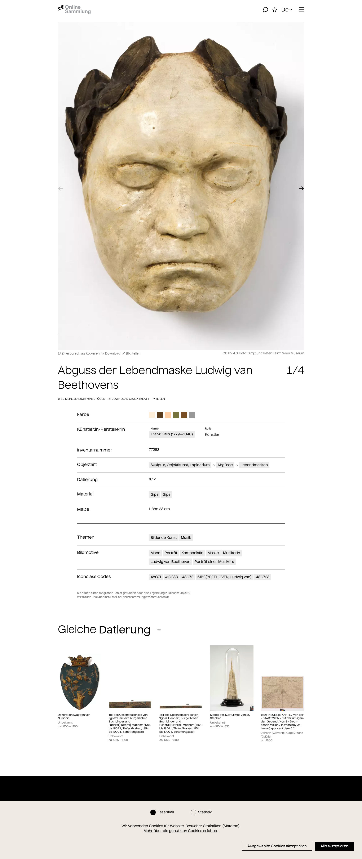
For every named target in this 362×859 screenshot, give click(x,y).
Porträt (170, 553)
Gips (154, 494)
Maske (213, 553)
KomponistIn (192, 553)
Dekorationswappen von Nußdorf (74, 716)
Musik (186, 537)
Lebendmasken (254, 465)
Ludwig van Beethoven (170, 561)
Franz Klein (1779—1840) (172, 434)
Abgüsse (225, 465)
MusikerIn (231, 553)
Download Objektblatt (130, 398)
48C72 (187, 577)
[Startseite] (74, 9)
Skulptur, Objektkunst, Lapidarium (180, 465)
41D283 (171, 577)
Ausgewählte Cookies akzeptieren (277, 846)
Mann (155, 553)
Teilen (160, 398)
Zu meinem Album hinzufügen (83, 398)
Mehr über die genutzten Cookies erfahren (181, 830)
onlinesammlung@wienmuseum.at (146, 597)
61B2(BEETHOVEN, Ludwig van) (224, 577)
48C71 (156, 577)
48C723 (262, 577)
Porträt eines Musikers (214, 561)
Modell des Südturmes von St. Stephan (230, 716)
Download (112, 353)
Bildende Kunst (164, 537)
